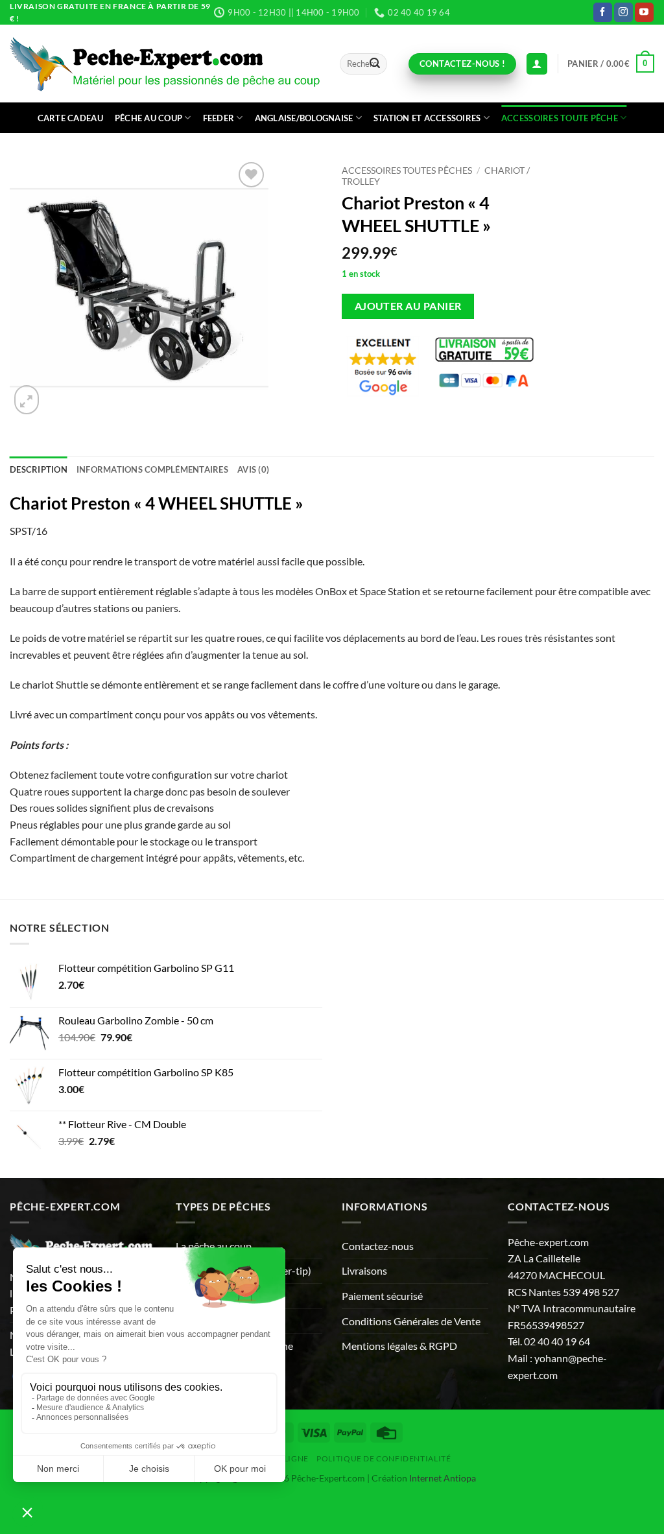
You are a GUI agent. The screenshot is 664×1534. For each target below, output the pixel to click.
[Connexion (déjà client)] (537, 64)
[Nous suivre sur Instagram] (623, 12)
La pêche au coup (214, 1246)
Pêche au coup (148, 118)
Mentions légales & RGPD (399, 1345)
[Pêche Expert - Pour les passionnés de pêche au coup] (165, 63)
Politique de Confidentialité (383, 1458)
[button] (610, 63)
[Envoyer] (375, 64)
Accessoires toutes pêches (407, 170)
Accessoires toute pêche (559, 118)
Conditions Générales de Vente (411, 1321)
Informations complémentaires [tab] (152, 469)
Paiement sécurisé (382, 1296)
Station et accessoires (427, 118)
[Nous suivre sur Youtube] (644, 12)
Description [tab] (38, 469)
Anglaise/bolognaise (304, 118)
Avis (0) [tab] (253, 469)
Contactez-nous (378, 1246)
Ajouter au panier (408, 306)
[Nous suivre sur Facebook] (602, 12)
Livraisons (364, 1270)
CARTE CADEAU (70, 118)
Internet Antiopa (442, 1477)
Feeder (219, 118)
